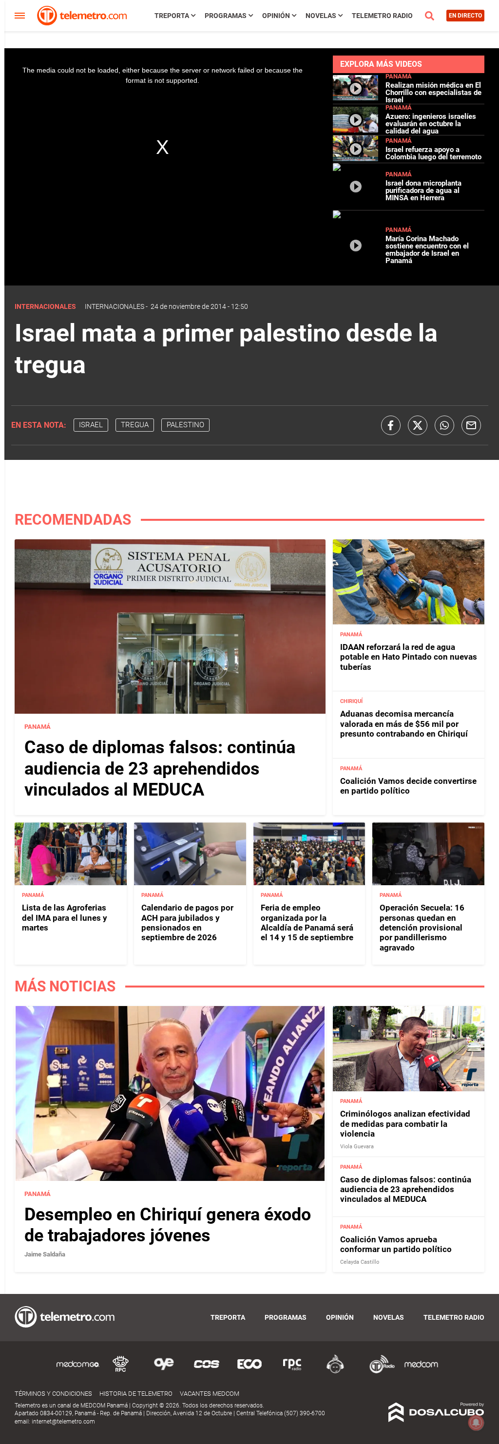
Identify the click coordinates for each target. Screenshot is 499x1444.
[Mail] (471, 425)
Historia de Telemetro (136, 1393)
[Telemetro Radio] (378, 1371)
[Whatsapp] (444, 425)
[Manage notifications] (476, 1422)
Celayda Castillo (359, 1262)
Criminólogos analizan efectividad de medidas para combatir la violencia (405, 1124)
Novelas (321, 15)
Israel (91, 424)
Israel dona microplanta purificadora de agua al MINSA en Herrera (423, 190)
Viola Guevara (357, 1146)
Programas (226, 15)
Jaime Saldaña (44, 1254)
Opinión (276, 15)
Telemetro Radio (382, 15)
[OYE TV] (163, 1371)
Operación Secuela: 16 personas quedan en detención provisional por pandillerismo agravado (422, 927)
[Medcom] (421, 1371)
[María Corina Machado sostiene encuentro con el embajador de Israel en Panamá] (356, 276)
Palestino (185, 424)
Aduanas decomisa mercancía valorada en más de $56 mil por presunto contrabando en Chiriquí (404, 724)
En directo (465, 15)
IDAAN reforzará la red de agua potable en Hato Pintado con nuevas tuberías (408, 657)
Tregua (135, 424)
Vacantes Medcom (209, 1393)
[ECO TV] (249, 1371)
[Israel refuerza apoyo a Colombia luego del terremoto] (356, 158)
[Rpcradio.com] (292, 1371)
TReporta (171, 15)
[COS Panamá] (206, 1371)
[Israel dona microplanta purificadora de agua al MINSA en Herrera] (356, 205)
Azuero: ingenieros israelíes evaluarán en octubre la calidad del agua (430, 123)
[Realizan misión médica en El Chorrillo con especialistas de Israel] (356, 97)
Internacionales (114, 306)
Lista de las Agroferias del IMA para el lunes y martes (64, 917)
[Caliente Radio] (335, 1371)
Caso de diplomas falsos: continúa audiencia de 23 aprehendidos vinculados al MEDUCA (159, 768)
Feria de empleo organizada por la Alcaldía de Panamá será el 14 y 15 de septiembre (307, 922)
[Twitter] (417, 425)
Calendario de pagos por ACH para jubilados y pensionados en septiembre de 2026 (187, 922)
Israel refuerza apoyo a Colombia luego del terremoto (433, 153)
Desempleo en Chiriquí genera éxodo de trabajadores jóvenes (167, 1225)
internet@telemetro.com (63, 1421)
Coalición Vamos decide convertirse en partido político (408, 786)
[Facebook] (391, 425)
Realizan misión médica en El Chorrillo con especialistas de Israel (433, 92)
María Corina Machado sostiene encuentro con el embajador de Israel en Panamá (427, 249)
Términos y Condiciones (53, 1393)
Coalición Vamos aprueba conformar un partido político (396, 1244)
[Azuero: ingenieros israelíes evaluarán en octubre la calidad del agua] (356, 128)
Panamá (398, 76)
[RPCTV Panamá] (120, 1371)
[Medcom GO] (78, 1371)
